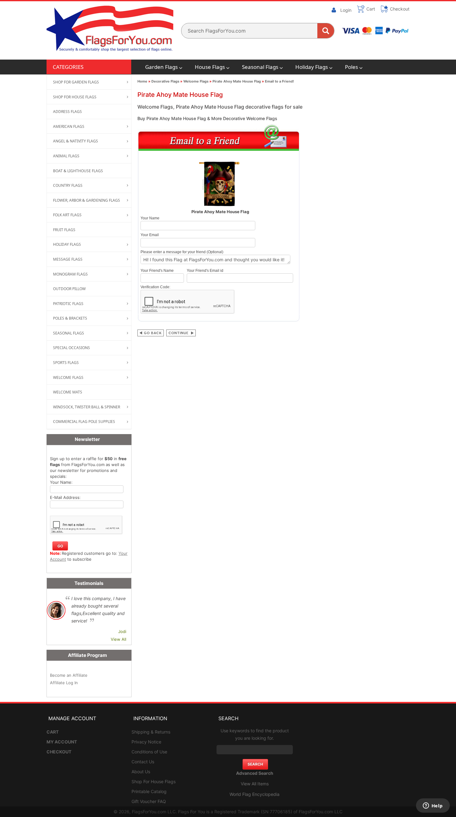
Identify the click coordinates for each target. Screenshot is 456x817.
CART (53, 731)
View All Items (255, 783)
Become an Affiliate (68, 675)
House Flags (210, 66)
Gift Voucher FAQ (149, 801)
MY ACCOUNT (62, 741)
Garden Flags (161, 66)
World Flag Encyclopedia (254, 794)
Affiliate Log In (64, 682)
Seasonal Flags (260, 66)
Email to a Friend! (279, 81)
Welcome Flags (195, 81)
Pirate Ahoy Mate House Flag (236, 81)
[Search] (325, 30)
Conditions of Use (149, 751)
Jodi (122, 631)
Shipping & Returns (151, 731)
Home (142, 81)
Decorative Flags (165, 81)
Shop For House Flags (154, 781)
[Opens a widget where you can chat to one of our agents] (433, 806)
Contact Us (143, 761)
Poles (351, 66)
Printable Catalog (149, 791)
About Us (141, 771)
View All (118, 639)
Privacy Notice (146, 741)
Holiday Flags (311, 66)
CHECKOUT (59, 751)
